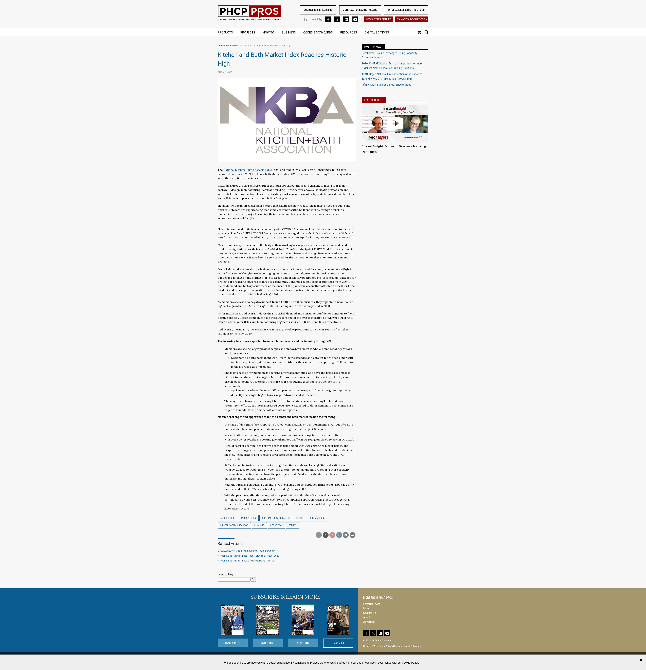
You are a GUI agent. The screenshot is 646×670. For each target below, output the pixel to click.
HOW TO (268, 32)
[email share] (346, 535)
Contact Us (369, 612)
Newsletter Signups (378, 19)
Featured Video (373, 100)
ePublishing (415, 646)
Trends (292, 525)
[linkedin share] (339, 535)
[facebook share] (319, 535)
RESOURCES (348, 32)
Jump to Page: (226, 574)
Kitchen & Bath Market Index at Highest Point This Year (246, 560)
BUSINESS (289, 32)
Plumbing (259, 525)
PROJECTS (247, 32)
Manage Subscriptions (411, 19)
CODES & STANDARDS (318, 32)
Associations (232, 45)
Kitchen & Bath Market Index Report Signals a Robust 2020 (248, 555)
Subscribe (232, 642)
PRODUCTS (225, 32)
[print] (352, 535)
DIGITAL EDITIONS (377, 32)
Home (221, 45)
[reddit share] (332, 535)
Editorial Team (371, 604)
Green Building (317, 518)
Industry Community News (234, 525)
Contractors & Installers (360, 10)
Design (299, 518)
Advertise (369, 621)
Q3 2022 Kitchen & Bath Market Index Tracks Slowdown (247, 550)
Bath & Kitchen (248, 518)
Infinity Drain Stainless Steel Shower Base (386, 84)
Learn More (338, 643)
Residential (276, 525)
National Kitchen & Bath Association (246, 169)
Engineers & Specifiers (318, 10)
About (366, 617)
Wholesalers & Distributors (406, 10)
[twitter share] (326, 535)
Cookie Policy (410, 662)
